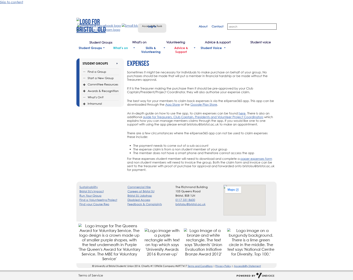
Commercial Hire (139, 187)
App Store (172, 104)
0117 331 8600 (185, 200)
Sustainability (88, 187)
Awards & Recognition (103, 91)
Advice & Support (181, 50)
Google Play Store (203, 104)
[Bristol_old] (100, 25)
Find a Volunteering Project (98, 200)
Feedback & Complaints (144, 204)
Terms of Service (90, 275)
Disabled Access (138, 200)
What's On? (96, 97)
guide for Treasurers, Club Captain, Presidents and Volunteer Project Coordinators (203, 117)
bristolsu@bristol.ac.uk (190, 204)
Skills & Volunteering (151, 50)
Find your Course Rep (94, 204)
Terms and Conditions (200, 266)
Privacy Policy (223, 266)
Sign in (146, 29)
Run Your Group (90, 195)
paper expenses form (256, 158)
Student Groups (90, 48)
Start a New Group (101, 78)
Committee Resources (103, 84)
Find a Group (97, 71)
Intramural (95, 103)
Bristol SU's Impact (91, 191)
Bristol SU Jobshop (139, 195)
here (242, 113)
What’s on (120, 48)
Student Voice (211, 48)
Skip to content (11, 2)
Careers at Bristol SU (140, 191)
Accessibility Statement (247, 266)
